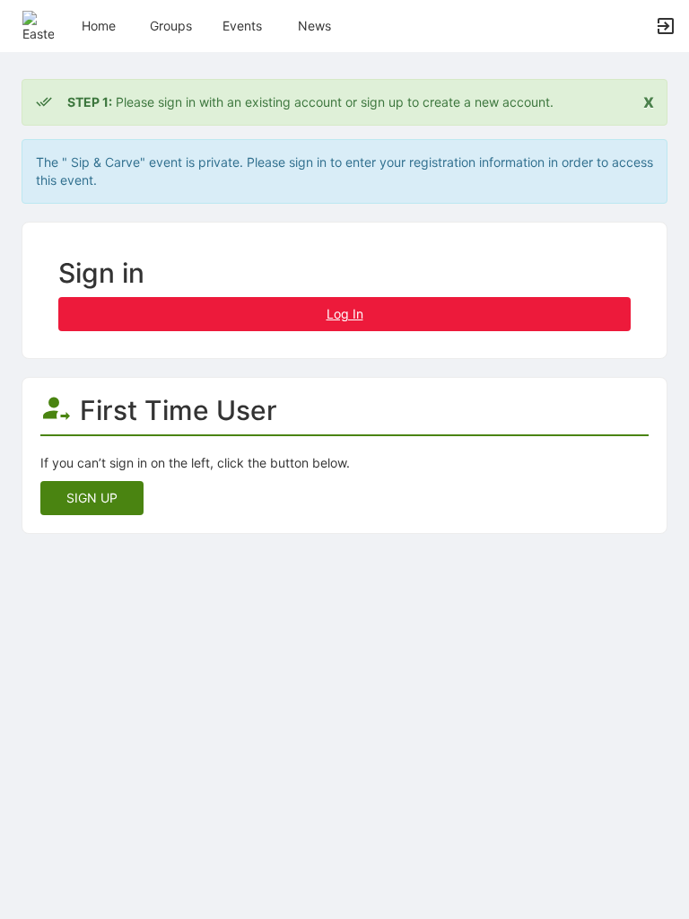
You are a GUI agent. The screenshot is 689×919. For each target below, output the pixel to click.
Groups (171, 25)
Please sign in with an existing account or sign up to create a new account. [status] (310, 101)
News (314, 25)
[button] (38, 24)
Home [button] (99, 25)
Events (242, 25)
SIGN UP (92, 497)
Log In (345, 313)
